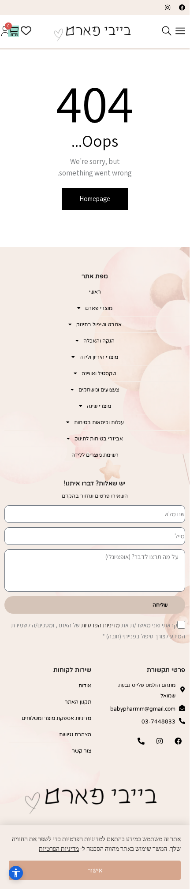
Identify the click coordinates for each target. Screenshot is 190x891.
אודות (84, 685)
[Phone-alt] (141, 741)
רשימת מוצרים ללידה (95, 455)
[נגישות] (16, 873)
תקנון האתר (78, 702)
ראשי (95, 292)
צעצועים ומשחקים (98, 390)
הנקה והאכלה (99, 341)
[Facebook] (182, 7)
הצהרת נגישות (75, 734)
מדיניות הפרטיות (100, 625)
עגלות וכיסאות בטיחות (99, 422)
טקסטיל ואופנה (99, 373)
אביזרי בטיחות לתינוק (99, 439)
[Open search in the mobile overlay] (166, 31)
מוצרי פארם (98, 308)
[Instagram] (167, 7)
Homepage (94, 198)
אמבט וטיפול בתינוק (99, 324)
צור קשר (81, 751)
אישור (95, 870)
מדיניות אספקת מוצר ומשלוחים (56, 718)
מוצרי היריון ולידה (98, 357)
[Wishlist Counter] (30, 31)
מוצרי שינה (99, 406)
